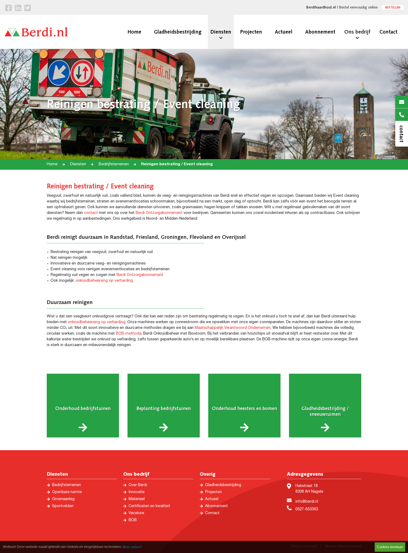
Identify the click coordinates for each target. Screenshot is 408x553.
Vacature (136, 513)
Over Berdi (138, 485)
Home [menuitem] (134, 32)
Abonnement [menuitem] (320, 32)
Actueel (211, 499)
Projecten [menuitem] (251, 32)
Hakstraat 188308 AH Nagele (309, 489)
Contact (212, 513)
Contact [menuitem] (388, 32)
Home (52, 164)
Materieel (137, 499)
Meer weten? (132, 547)
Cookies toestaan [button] (390, 547)
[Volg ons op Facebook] (8, 9)
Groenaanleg (63, 499)
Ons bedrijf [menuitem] (357, 32)
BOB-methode (128, 334)
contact (91, 213)
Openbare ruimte (67, 492)
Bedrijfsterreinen (114, 164)
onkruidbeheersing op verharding (104, 281)
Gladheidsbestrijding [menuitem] (177, 32)
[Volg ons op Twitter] (27, 9)
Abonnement (216, 506)
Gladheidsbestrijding (223, 485)
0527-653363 (306, 509)
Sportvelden (63, 506)
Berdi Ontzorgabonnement (159, 213)
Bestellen (392, 7)
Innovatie (136, 492)
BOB (133, 520)
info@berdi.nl (306, 502)
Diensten (78, 164)
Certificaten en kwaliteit (149, 506)
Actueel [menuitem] (283, 32)
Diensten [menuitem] (220, 32)
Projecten (213, 492)
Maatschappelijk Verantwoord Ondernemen (233, 328)
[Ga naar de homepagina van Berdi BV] (36, 32)
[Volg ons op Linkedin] (18, 9)
